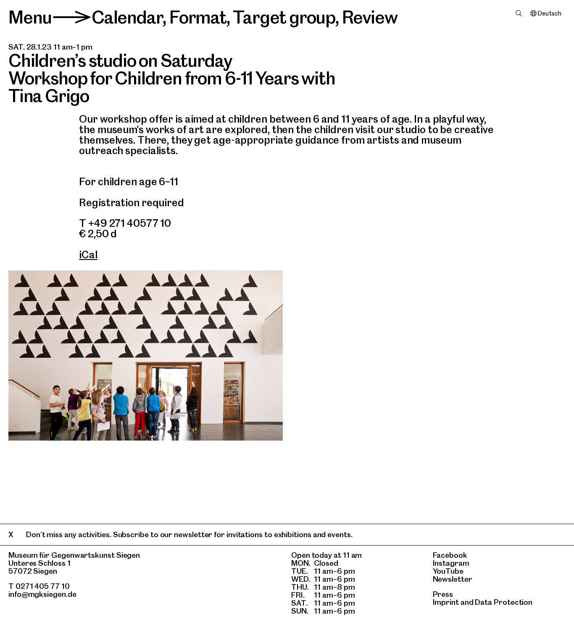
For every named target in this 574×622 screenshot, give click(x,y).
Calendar (127, 17)
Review (370, 17)
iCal (88, 255)
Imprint (446, 602)
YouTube (448, 571)
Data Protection (503, 602)
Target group (284, 17)
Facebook (450, 555)
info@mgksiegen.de (42, 594)
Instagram (451, 563)
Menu (30, 17)
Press (443, 594)
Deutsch (549, 13)
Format (197, 17)
